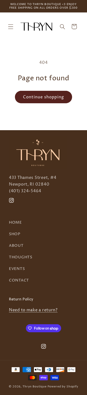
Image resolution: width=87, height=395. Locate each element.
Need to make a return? (33, 310)
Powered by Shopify (63, 387)
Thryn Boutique (35, 387)
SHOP (14, 234)
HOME (15, 222)
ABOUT (16, 245)
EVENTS (17, 268)
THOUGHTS (20, 257)
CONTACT (19, 280)
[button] (11, 26)
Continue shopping (43, 97)
